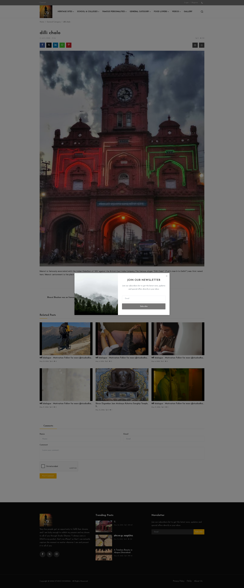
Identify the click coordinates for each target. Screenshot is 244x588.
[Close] (167, 276)
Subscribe (144, 306)
